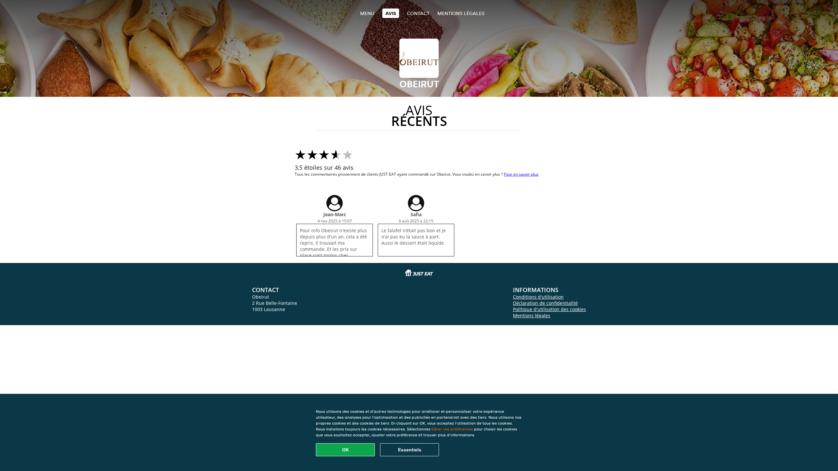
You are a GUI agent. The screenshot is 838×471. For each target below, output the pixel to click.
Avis (390, 13)
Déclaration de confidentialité (545, 303)
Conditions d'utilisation (538, 297)
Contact (418, 13)
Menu (367, 13)
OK (345, 449)
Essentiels (409, 449)
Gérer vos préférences (452, 429)
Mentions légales (460, 13)
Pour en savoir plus (521, 174)
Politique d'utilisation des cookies (549, 309)
